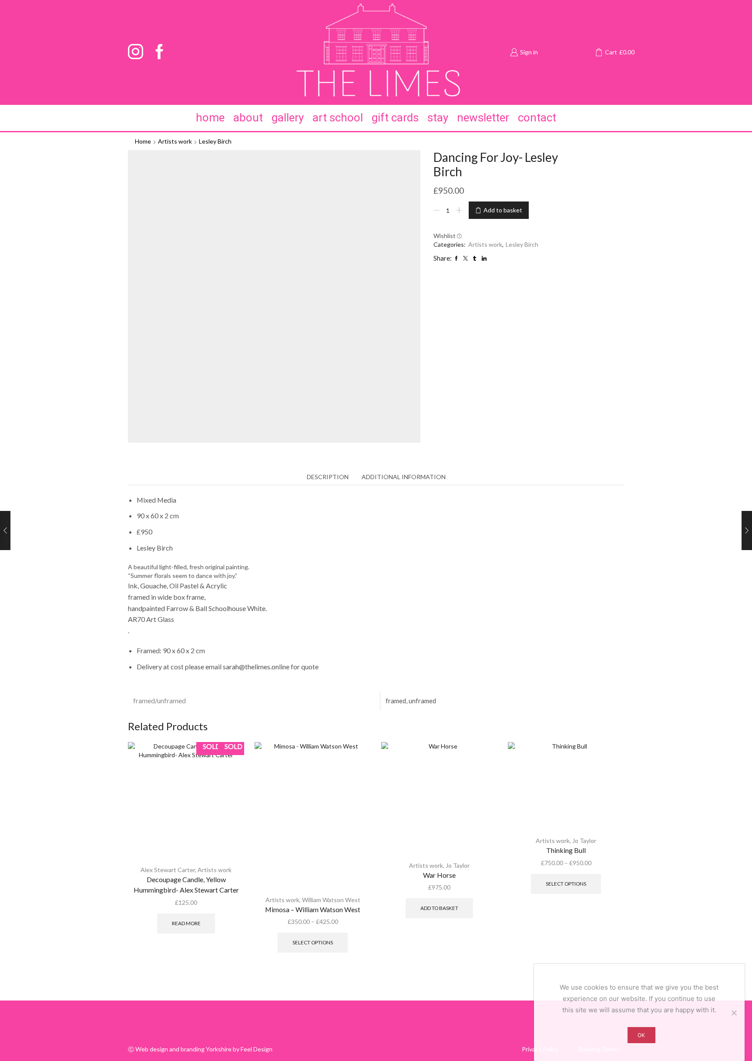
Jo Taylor (458, 865)
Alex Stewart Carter (168, 869)
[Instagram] (135, 52)
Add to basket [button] (439, 908)
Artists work (175, 141)
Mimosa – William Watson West (312, 909)
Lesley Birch (215, 141)
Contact (537, 117)
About (248, 117)
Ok (641, 1035)
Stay (437, 117)
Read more (186, 923)
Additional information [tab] (404, 476)
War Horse (439, 875)
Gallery (288, 117)
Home (210, 117)
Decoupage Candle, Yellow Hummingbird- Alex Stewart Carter (186, 884)
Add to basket (502, 210)
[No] (733, 1012)
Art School (337, 117)
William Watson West (331, 899)
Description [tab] (328, 476)
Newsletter (483, 117)
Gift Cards (395, 117)
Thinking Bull (566, 850)
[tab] (327, 477)
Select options (312, 942)
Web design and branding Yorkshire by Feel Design (203, 1049)
